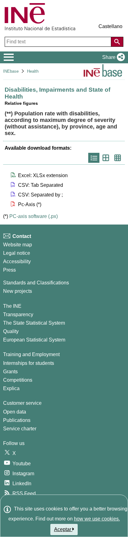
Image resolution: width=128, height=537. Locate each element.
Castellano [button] (110, 26)
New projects (17, 291)
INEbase (11, 71)
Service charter (19, 428)
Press (9, 270)
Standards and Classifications (36, 282)
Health (33, 71)
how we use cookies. (97, 518)
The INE (12, 306)
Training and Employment (31, 354)
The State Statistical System (34, 323)
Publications (16, 420)
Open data (14, 411)
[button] (112, 57)
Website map (17, 244)
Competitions (17, 380)
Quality (11, 331)
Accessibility (17, 261)
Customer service (22, 403)
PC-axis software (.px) (33, 216)
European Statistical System (34, 339)
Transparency (18, 314)
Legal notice (16, 253)
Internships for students (28, 363)
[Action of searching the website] (117, 42)
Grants (10, 371)
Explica (11, 388)
